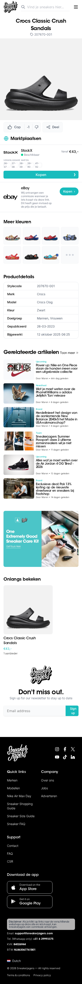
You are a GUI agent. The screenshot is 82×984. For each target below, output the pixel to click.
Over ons (47, 780)
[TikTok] (65, 757)
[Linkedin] (73, 757)
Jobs (44, 788)
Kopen (56, 174)
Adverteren (49, 796)
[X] (73, 749)
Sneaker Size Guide (21, 816)
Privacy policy (42, 975)
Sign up (73, 711)
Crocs (41, 294)
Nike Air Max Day (19, 796)
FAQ (10, 853)
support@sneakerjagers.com (34, 933)
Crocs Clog (45, 302)
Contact (12, 846)
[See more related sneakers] (70, 255)
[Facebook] (65, 749)
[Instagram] (57, 749)
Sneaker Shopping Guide (20, 806)
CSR (10, 861)
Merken (12, 780)
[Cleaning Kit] (41, 539)
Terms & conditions (18, 975)
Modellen (13, 788)
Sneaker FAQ (16, 824)
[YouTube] (57, 757)
